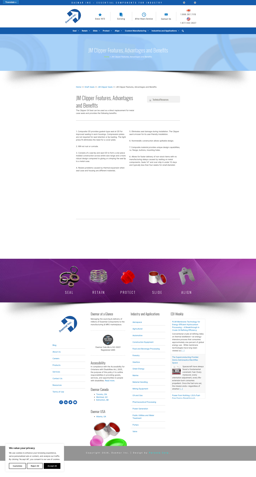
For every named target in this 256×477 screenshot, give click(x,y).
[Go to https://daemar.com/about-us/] (100, 16)
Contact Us (57, 378)
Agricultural (137, 329)
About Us (57, 352)
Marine (135, 375)
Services (56, 372)
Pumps (136, 425)
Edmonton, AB (102, 400)
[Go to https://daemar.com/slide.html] (157, 282)
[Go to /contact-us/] (166, 16)
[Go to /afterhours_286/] (144, 16)
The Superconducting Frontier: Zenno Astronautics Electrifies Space (185, 360)
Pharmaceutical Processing (144, 402)
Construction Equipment (143, 342)
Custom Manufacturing (135, 31)
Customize (17, 466)
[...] (182, 350)
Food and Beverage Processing (146, 349)
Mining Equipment (140, 389)
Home (78, 87)
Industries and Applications (164, 31)
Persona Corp (159, 453)
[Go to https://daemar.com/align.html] (187, 281)
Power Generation (140, 408)
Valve (135, 431)
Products (56, 365)
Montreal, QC (102, 397)
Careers (56, 358)
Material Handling (140, 382)
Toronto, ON (101, 394)
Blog (54, 345)
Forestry (136, 355)
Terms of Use (58, 392)
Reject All (35, 466)
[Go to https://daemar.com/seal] (69, 280)
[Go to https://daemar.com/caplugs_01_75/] (128, 282)
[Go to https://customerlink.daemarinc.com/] (121, 16)
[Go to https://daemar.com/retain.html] (99, 281)
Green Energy (138, 369)
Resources (57, 385)
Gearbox (136, 362)
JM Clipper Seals (105, 87)
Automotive (137, 335)
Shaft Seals (89, 87)
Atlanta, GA (101, 416)
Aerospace (137, 322)
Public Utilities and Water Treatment (143, 416)
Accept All (52, 466)
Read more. (110, 380)
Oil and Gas (138, 395)
